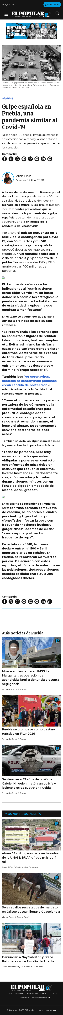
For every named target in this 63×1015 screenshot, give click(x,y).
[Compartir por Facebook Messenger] (36, 158)
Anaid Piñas (23, 176)
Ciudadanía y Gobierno (26, 867)
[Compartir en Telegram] (23, 158)
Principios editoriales (36, 993)
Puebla (7, 98)
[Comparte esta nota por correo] (30, 158)
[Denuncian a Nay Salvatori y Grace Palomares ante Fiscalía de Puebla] (31, 938)
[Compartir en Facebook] (4, 158)
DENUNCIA (53, 4)
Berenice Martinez (10, 966)
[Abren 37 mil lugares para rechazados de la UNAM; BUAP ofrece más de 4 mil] (31, 834)
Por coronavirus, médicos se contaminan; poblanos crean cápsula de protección (29, 381)
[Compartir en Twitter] (11, 158)
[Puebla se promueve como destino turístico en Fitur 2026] (31, 711)
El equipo (53, 993)
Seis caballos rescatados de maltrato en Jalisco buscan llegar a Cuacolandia (31, 909)
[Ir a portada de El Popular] (31, 14)
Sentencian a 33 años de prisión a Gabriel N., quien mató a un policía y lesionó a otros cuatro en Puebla (29, 784)
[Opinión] (31, 30)
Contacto (24, 997)
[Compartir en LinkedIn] (43, 158)
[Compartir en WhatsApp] (17, 158)
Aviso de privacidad (41, 997)
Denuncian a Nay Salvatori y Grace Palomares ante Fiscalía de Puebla (28, 959)
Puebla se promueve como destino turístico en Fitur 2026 (28, 731)
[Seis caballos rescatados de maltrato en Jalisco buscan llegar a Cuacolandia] (31, 888)
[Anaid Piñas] (8, 177)
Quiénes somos (16, 993)
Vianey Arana (8, 917)
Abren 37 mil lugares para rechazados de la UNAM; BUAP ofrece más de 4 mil (30, 858)
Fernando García (9, 689)
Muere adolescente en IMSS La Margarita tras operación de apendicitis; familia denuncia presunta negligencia (30, 678)
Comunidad (22, 917)
